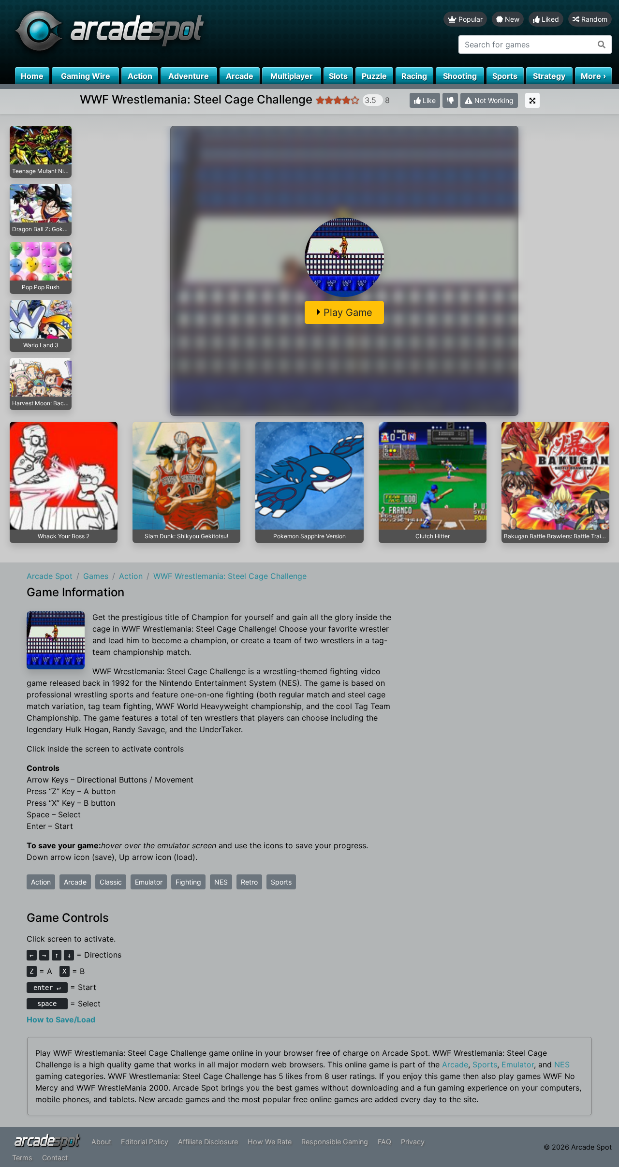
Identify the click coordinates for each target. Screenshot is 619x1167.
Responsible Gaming (334, 1141)
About (101, 1141)
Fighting (188, 882)
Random (593, 19)
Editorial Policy (144, 1141)
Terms (22, 1157)
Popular (470, 19)
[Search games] (602, 44)
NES (221, 882)
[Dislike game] (450, 100)
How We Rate (270, 1141)
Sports (281, 882)
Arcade (75, 882)
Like (428, 100)
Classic (111, 882)
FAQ (384, 1141)
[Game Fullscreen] (532, 100)
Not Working (493, 100)
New (511, 19)
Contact (55, 1157)
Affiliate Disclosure (208, 1141)
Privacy (413, 1141)
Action (41, 882)
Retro (249, 882)
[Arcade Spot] (154, 33)
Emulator (148, 882)
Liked (549, 19)
